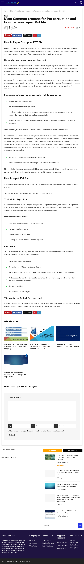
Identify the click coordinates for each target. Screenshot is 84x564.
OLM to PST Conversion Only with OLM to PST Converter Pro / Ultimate (68, 458)
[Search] (76, 3)
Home (6, 11)
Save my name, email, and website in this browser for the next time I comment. (37, 431)
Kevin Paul (13, 27)
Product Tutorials (48, 543)
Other (12, 11)
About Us (32, 540)
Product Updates (61, 463)
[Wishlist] (81, 3)
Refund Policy (74, 545)
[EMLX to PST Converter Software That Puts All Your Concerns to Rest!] (42, 327)
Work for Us (33, 546)
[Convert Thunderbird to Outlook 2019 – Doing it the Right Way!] (16, 356)
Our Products (47, 540)
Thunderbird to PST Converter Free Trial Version (67, 345)
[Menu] (2, 3)
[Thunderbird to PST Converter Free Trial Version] (68, 327)
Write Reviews (61, 548)
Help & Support (62, 542)
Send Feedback (62, 545)
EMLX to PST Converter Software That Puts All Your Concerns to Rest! (41, 346)
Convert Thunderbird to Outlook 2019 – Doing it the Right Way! (15, 375)
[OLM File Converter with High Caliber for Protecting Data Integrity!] (16, 327)
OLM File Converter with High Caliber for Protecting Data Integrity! (15, 346)
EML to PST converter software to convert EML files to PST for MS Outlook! (68, 473)
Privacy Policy (74, 548)
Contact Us (33, 543)
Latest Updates (48, 546)
